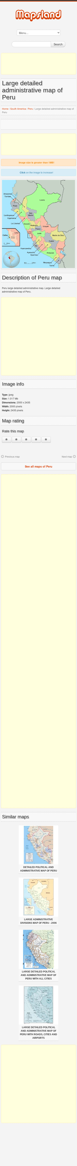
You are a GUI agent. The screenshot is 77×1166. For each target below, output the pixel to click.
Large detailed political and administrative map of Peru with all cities (38, 975)
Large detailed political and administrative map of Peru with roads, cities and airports (38, 1032)
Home (5, 108)
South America (18, 108)
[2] (16, 440)
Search (58, 44)
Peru (30, 108)
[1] (6, 440)
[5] (46, 440)
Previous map (12, 456)
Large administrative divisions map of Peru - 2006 (38, 921)
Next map (67, 456)
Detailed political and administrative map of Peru (38, 869)
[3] (26, 440)
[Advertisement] (38, 64)
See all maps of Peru (38, 466)
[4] (36, 440)
